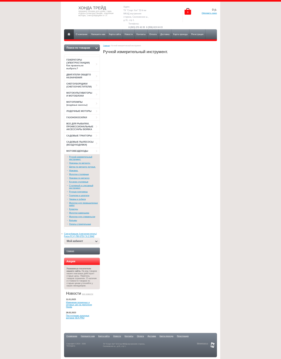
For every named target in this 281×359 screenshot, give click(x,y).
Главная (70, 251)
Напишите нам (88, 336)
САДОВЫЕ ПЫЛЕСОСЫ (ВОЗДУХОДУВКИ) (80, 143)
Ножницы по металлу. (80, 163)
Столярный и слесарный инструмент (81, 186)
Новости (117, 336)
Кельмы (73, 220)
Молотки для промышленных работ (83, 204)
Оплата (140, 336)
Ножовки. (73, 170)
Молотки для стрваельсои (82, 216)
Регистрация (183, 336)
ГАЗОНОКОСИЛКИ (76, 117)
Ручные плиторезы (78, 191)
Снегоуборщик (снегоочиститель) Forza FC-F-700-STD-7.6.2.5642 (80, 235)
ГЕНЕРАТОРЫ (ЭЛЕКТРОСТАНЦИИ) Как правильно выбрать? (78, 64)
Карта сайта (104, 336)
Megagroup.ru (202, 343)
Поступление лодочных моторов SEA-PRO (77, 316)
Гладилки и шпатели (79, 195)
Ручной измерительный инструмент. (80, 158)
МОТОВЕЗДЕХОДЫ (77, 151)
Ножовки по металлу (79, 178)
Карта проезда (166, 336)
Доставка (151, 336)
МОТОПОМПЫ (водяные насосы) (76, 103)
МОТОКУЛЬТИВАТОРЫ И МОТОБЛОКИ (79, 94)
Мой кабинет (75, 241)
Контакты (129, 336)
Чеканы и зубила (77, 199)
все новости (87, 294)
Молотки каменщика (79, 213)
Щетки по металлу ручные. (82, 167)
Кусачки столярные (78, 182)
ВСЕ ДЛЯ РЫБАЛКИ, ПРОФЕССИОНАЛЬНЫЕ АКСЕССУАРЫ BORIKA (79, 126)
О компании (71, 336)
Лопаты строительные (80, 224)
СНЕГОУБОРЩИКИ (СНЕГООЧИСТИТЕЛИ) (79, 85)
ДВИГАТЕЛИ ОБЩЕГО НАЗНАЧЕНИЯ (78, 76)
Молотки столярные (79, 174)
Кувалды (73, 209)
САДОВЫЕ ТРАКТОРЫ (79, 135)
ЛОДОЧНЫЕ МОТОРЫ (79, 111)
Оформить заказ (209, 13)
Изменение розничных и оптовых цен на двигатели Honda (79, 304)
